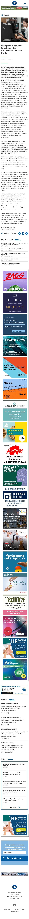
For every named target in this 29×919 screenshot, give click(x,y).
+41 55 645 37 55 (14, 898)
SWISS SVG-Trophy (7, 742)
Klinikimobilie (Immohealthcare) (11, 717)
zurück (6, 15)
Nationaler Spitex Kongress (9, 703)
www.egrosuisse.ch (10, 229)
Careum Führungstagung (9, 729)
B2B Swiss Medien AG (14, 892)
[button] (19, 233)
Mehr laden (13, 807)
